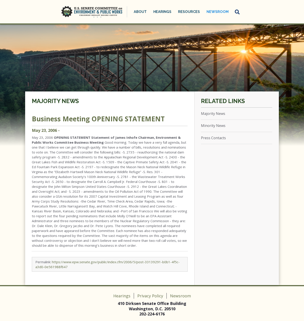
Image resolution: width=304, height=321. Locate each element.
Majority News (55, 101)
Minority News (213, 125)
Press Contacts (213, 137)
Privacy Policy (150, 295)
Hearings (121, 295)
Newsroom (180, 295)
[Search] (237, 12)
